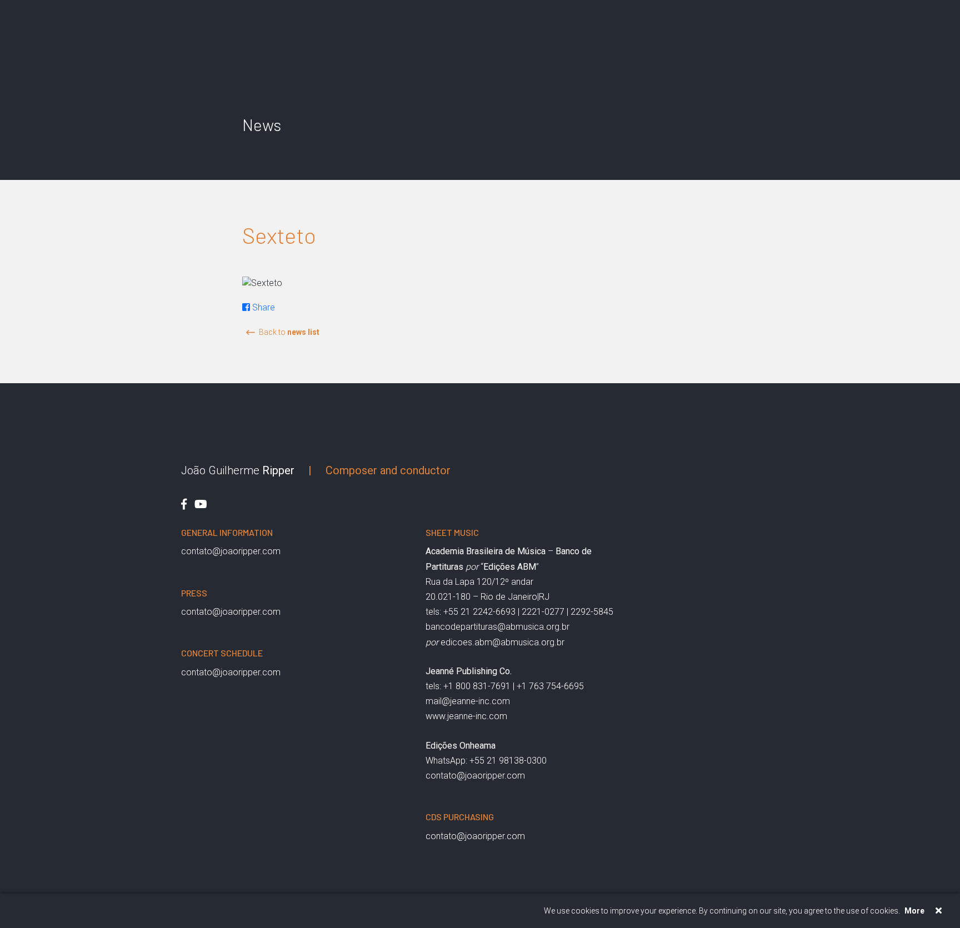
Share (262, 307)
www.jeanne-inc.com (466, 716)
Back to (289, 332)
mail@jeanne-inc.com (468, 701)
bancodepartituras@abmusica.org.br (497, 626)
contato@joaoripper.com (231, 551)
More (914, 910)
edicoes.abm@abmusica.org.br (502, 642)
